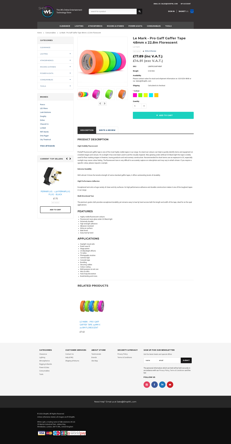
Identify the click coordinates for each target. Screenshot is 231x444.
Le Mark (43, 128)
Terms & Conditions (125, 357)
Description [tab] (86, 130)
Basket (183, 11)
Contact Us (69, 354)
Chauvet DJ (44, 124)
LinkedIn (162, 385)
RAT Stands (44, 132)
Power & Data (135, 26)
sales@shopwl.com (169, 4)
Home (39, 33)
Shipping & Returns (72, 361)
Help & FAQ (69, 357)
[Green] (140, 95)
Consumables (154, 26)
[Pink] (135, 95)
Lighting (79, 26)
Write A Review (150, 51)
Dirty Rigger (44, 136)
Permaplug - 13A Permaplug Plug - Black (55, 193)
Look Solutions (45, 112)
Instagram (147, 385)
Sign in (171, 11)
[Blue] (151, 95)
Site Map (94, 361)
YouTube (170, 385)
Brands (94, 357)
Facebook (154, 385)
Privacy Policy (123, 354)
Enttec (42, 120)
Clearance (64, 26)
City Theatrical (45, 140)
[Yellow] (146, 95)
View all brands (47, 146)
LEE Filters (44, 108)
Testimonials (96, 354)
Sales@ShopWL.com (126, 402)
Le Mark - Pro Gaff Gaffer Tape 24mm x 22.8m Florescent (90, 325)
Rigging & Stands (115, 26)
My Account (186, 4)
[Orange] (156, 95)
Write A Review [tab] (107, 130)
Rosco (42, 105)
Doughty (43, 116)
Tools (168, 26)
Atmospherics (95, 26)
